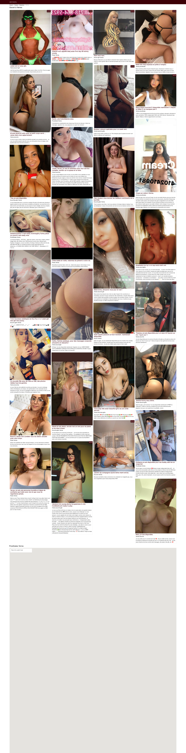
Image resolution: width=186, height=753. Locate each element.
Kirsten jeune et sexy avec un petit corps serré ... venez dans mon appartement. (28, 134)
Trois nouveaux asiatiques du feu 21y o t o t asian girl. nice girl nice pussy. (29, 320)
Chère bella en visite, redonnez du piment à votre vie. (71, 260)
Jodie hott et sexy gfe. (18, 66)
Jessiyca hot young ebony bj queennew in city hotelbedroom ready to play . (69, 505)
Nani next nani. (99, 55)
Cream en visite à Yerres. (145, 193)
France (16, 5)
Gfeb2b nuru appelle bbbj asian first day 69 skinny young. (70, 52)
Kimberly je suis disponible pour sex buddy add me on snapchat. (155, 463)
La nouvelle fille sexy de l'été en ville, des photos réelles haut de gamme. (27, 382)
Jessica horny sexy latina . (145, 400)
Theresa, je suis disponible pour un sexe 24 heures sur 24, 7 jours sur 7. (155, 334)
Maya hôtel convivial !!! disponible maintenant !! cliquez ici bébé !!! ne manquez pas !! (156, 108)
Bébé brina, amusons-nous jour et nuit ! (108, 290)
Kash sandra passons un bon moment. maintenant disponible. (112, 335)
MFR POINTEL (13, 2)
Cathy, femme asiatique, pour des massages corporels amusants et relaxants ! (71, 342)
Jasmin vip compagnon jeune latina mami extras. (111, 473)
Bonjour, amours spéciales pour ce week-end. (110, 129)
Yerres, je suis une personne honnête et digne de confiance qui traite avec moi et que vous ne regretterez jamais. (27, 492)
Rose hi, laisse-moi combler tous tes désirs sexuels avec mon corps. (28, 437)
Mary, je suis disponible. (144, 534)
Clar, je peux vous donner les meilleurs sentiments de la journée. (114, 199)
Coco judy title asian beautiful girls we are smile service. (111, 409)
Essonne (22, 5)
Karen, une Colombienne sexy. (63, 119)
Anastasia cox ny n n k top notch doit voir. (151, 265)
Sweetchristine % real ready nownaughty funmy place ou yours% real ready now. (29, 234)
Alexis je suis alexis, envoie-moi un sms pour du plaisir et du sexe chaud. (71, 427)
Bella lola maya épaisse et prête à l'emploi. (151, 64)
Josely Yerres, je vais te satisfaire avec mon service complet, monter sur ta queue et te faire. (70, 169)
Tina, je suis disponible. (18, 198)
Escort (11, 5)
